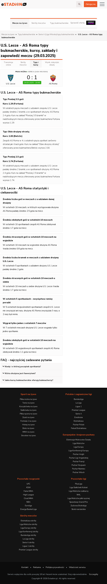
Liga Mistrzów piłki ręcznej (79, 498)
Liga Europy (79, 447)
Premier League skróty (28, 549)
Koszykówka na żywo (28, 406)
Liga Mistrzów (78, 443)
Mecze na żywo (19, 23)
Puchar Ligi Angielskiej (78, 458)
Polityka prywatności (55, 567)
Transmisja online (8, 63)
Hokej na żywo (28, 424)
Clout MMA (28, 498)
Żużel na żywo (28, 417)
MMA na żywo (28, 432)
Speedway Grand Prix (78, 502)
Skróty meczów (38, 23)
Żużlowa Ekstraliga (79, 505)
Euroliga (28, 505)
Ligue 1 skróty (28, 546)
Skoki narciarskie (78, 509)
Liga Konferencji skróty (28, 531)
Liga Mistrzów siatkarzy (78, 491)
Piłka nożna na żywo (28, 399)
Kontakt (24, 567)
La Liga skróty (28, 539)
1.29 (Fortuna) (16, 103)
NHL (79, 494)
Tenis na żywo (28, 403)
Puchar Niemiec (78, 468)
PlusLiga (78, 484)
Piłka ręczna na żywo (28, 413)
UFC (28, 484)
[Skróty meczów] (38, 4)
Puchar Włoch (79, 472)
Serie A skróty (28, 542)
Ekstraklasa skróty (28, 520)
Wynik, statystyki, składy (52, 63)
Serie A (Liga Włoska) (38, 72)
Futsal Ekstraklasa (78, 428)
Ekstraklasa (78, 421)
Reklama (37, 567)
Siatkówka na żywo (28, 410)
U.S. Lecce (10, 83)
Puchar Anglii (78, 454)
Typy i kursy (35, 63)
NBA (28, 502)
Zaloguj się (91, 4)
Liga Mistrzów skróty (28, 524)
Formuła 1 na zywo (28, 421)
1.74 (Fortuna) (16, 161)
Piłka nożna (21, 72)
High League (28, 494)
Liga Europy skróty (28, 528)
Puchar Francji (78, 461)
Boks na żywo (28, 428)
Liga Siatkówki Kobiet (78, 487)
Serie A (79, 413)
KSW (28, 487)
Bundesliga (78, 399)
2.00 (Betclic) (15, 136)
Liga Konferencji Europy (79, 450)
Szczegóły (93, 574)
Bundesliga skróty (28, 535)
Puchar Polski (78, 424)
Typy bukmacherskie (59, 23)
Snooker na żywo (28, 435)
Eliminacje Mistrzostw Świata (78, 439)
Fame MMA (28, 491)
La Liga (79, 403)
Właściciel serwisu (77, 567)
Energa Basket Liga (28, 509)
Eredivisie (78, 417)
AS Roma (53, 83)
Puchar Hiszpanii (79, 465)
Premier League (78, 410)
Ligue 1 (79, 406)
